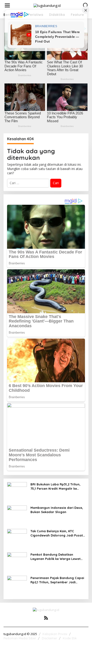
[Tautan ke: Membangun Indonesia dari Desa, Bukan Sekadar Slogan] (17, 515)
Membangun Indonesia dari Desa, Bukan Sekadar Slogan (56, 510)
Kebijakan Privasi (54, 634)
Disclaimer (49, 638)
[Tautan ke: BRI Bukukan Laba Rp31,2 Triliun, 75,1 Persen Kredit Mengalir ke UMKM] (17, 491)
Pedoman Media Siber (20, 638)
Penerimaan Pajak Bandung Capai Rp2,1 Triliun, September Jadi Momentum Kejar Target (57, 580)
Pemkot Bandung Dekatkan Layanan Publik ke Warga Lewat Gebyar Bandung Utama (55, 557)
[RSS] (46, 618)
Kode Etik (70, 638)
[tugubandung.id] (47, 5)
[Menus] (7, 5)
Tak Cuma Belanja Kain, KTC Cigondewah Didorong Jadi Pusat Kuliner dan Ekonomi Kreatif (56, 533)
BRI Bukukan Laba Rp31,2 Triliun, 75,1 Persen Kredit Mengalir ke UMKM (55, 486)
